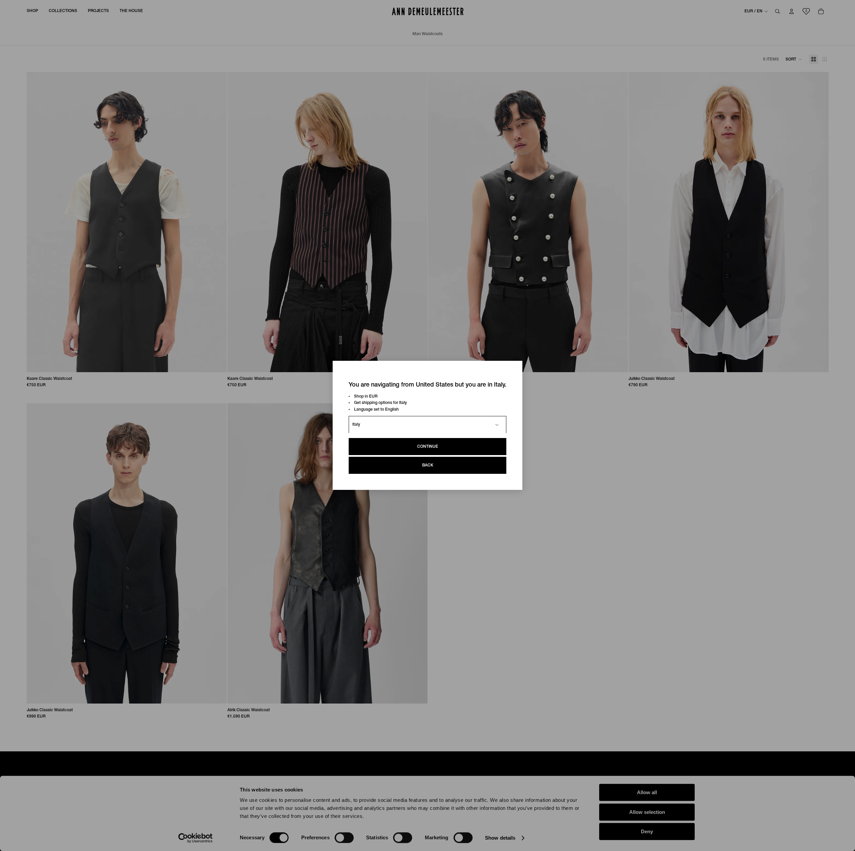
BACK (427, 465)
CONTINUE (427, 447)
